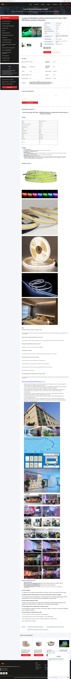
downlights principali (5, 58)
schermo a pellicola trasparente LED (8, 47)
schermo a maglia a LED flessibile (8, 25)
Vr (59, 4)
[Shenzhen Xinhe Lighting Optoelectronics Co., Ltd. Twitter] (64, 1)
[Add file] (49, 677)
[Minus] (68, 653)
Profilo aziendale (38, 664)
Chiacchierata (9, 87)
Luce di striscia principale (18, 11)
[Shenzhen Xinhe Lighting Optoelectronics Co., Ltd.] (3, 4)
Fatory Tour (37, 666)
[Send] (68, 677)
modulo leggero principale (6, 39)
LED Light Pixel (4, 37)
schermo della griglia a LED (6, 50)
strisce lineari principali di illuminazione (6, 53)
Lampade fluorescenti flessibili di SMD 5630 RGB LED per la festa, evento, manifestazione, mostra (38, 651)
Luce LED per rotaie (5, 60)
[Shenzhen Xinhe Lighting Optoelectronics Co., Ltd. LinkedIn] (66, 1)
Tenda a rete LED (5, 28)
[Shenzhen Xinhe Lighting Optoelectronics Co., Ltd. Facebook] (62, 1)
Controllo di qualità (38, 667)
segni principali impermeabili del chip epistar (35, 626)
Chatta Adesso (47, 52)
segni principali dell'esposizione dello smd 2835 (55, 626)
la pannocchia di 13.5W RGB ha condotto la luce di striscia (38, 629)
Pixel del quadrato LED (6, 32)
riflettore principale (5, 55)
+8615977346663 (12, 81)
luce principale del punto (6, 21)
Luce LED (3, 30)
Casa (12, 11)
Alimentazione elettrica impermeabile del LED (8, 45)
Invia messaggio (30, 102)
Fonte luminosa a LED (6, 23)
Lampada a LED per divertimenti (7, 35)
